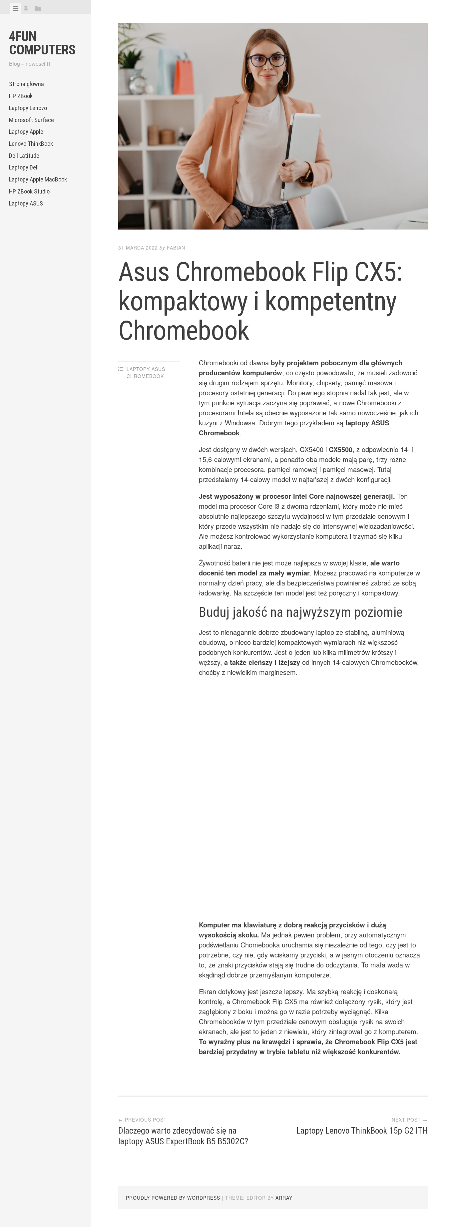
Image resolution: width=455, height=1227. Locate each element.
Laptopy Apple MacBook (38, 179)
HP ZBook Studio (29, 191)
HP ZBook (21, 95)
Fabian (176, 247)
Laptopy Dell (24, 167)
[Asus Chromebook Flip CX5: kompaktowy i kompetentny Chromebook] (273, 127)
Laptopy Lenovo (28, 107)
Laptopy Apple (26, 131)
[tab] (15, 8)
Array (283, 1197)
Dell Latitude (24, 155)
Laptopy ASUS (26, 203)
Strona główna (26, 83)
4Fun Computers (42, 43)
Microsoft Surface (31, 119)
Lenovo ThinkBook (31, 143)
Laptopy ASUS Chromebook (146, 372)
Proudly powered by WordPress (173, 1197)
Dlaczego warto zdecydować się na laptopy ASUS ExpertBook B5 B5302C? (183, 1136)
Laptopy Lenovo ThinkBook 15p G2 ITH (362, 1131)
